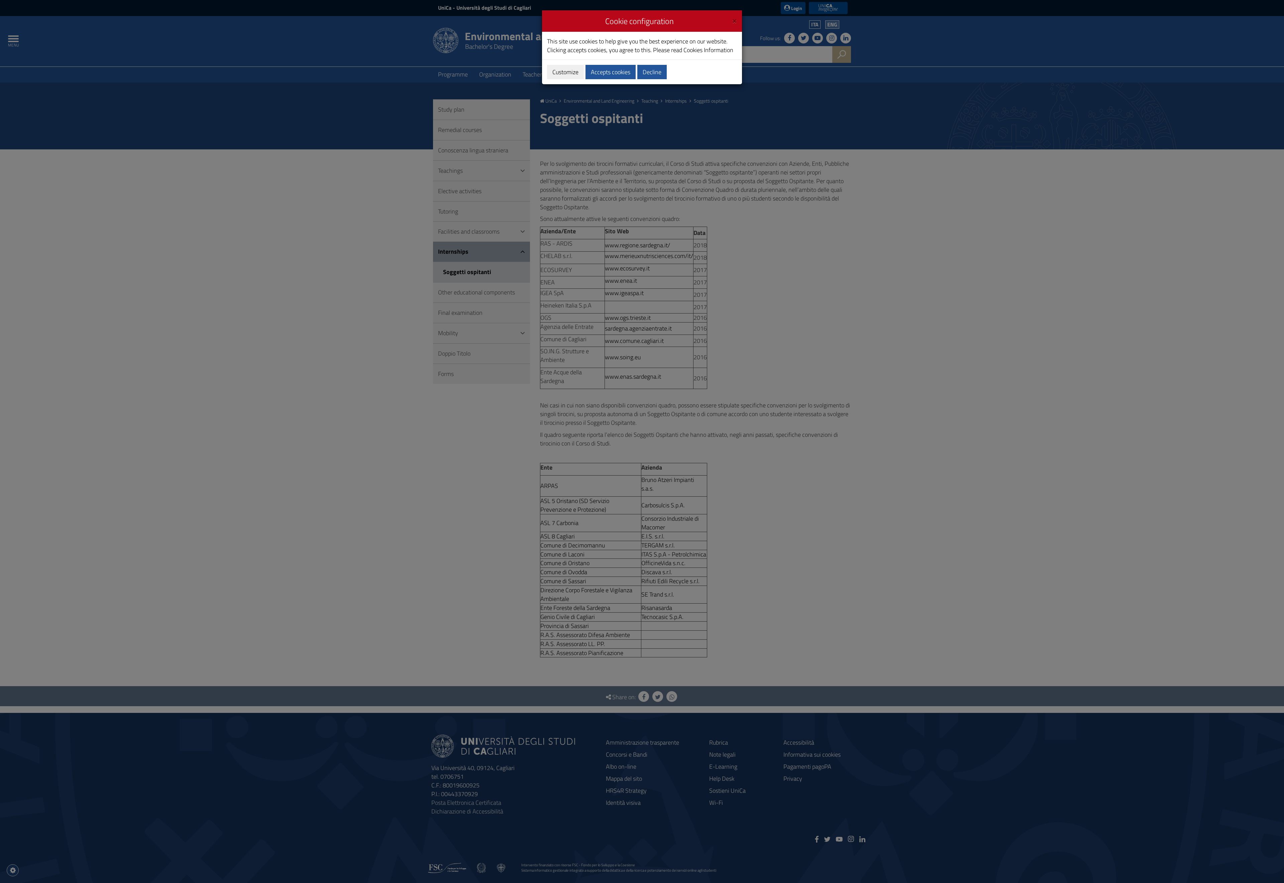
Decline (652, 72)
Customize (565, 72)
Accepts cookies (610, 72)
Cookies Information (708, 49)
